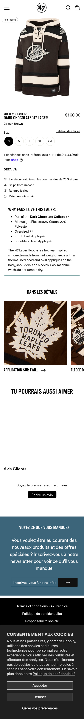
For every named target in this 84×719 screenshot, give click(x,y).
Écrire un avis (42, 494)
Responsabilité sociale (42, 620)
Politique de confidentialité (54, 673)
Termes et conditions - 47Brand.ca (42, 605)
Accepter (40, 685)
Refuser (40, 697)
